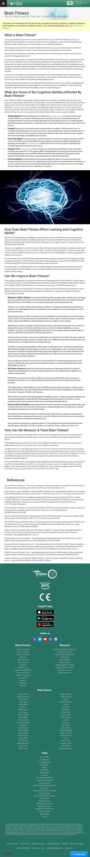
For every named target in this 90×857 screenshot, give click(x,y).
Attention (23, 685)
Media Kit (65, 844)
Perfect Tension (66, 733)
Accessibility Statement (54, 848)
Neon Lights (23, 717)
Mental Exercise (45, 801)
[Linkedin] (55, 639)
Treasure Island (23, 715)
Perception (23, 683)
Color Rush (23, 746)
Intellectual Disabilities (23, 670)
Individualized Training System (44, 785)
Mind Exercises (44, 793)
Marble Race (23, 733)
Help (42, 848)
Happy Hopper (65, 694)
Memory (23, 680)
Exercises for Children (44, 778)
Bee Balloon (66, 710)
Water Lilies (66, 741)
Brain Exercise (44, 783)
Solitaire (23, 707)
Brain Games (44, 798)
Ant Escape (23, 712)
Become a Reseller (23, 848)
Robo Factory (23, 710)
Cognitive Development (44, 780)
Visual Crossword (23, 723)
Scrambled (23, 738)
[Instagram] (50, 639)
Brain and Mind (23, 652)
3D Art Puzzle (23, 748)
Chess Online (23, 694)
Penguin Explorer (66, 702)
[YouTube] (45, 639)
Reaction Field (66, 743)
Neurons (23, 657)
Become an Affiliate (76, 844)
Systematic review (65, 670)
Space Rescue (23, 728)
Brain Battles (45, 814)
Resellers (44, 775)
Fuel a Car (66, 723)
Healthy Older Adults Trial (64, 654)
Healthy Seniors (65, 662)
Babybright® (44, 772)
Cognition (23, 665)
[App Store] (45, 612)
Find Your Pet (23, 741)
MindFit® (44, 770)
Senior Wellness (65, 660)
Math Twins (66, 725)
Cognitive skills (17, 107)
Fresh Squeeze (65, 717)
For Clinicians (44, 760)
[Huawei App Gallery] (45, 624)
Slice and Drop (66, 735)
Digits (66, 704)
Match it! (23, 725)
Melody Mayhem (23, 743)
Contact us (35, 848)
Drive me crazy (23, 720)
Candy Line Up (65, 697)
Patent (44, 767)
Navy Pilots (64, 657)
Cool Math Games (44, 806)
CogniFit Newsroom (53, 844)
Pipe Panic (23, 702)
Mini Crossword (23, 697)
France (8, 853)
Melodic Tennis (23, 735)
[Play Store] (45, 618)
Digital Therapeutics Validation (64, 649)
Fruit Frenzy (23, 699)
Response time (26, 149)
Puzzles (66, 699)
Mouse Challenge (65, 730)
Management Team (38, 844)
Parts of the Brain (23, 654)
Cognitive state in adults (65, 667)
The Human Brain (23, 649)
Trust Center (69, 848)
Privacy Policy (24, 844)
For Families (44, 757)
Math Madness (23, 730)
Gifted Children (44, 811)
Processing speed (33, 143)
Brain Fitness (23, 662)
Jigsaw (66, 720)
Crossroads (66, 712)
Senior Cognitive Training (64, 665)
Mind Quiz (44, 788)
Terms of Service (12, 844)
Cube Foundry (66, 715)
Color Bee (66, 707)
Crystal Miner (23, 704)
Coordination (23, 678)
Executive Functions (23, 675)
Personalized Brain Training (44, 796)
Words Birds (66, 746)
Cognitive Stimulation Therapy (44, 791)
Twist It (66, 738)
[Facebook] (34, 639)
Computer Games (64, 652)
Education (45, 765)
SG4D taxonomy (65, 673)
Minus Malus (66, 728)
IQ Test (44, 816)
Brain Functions (23, 673)
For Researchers (44, 762)
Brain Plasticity (23, 660)
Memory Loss (23, 667)
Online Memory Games (44, 803)
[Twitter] (39, 639)
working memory (56, 116)
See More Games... (66, 748)
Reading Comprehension (44, 809)
